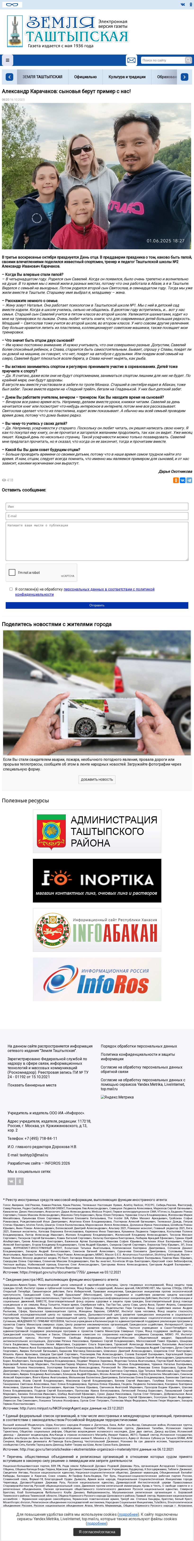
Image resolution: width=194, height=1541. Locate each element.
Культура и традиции (127, 77)
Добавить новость (97, 779)
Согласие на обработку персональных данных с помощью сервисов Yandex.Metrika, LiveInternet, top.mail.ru (143, 1084)
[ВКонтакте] (182, 480)
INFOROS (53, 1163)
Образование (169, 77)
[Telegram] (189, 480)
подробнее (128, 1514)
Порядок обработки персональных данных (139, 1046)
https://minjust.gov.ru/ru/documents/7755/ (53, 1272)
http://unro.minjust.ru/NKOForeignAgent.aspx (54, 1408)
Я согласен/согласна (97, 1532)
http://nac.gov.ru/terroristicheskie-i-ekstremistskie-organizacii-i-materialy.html (79, 1449)
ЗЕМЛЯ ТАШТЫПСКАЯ (42, 77)
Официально (85, 77)
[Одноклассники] (176, 480)
